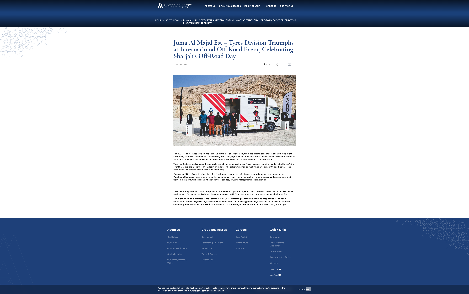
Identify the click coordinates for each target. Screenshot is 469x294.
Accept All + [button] (303, 289)
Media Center (252, 6)
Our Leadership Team (177, 248)
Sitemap (274, 263)
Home (158, 20)
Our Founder (173, 242)
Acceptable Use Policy (280, 257)
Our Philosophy (174, 254)
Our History (172, 237)
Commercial (207, 237)
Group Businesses (230, 6)
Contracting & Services (212, 242)
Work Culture (242, 242)
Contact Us (286, 6)
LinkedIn (274, 269)
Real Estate (207, 248)
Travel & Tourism (209, 254)
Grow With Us (242, 237)
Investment (207, 259)
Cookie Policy (276, 251)
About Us (210, 6)
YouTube (274, 275)
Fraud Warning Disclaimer (277, 244)
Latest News (172, 20)
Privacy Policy (200, 290)
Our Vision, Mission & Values (177, 261)
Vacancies (240, 248)
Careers (271, 6)
